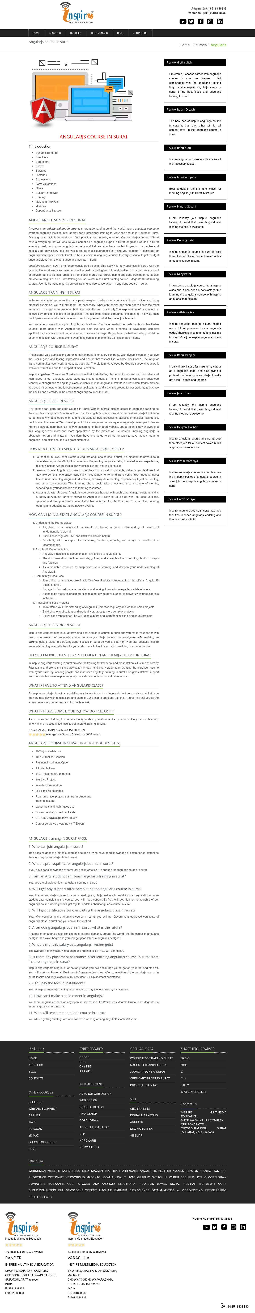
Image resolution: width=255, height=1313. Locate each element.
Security (188, 1177)
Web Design (88, 1100)
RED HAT (189, 1184)
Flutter (164, 1171)
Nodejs (178, 1171)
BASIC (185, 1058)
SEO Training (140, 1109)
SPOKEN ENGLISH (193, 1092)
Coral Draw (88, 1120)
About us (54, 33)
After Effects (40, 1197)
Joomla (107, 1177)
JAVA (32, 1122)
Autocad (35, 1129)
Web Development (43, 1109)
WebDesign (37, 1171)
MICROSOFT (207, 1184)
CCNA (222, 1184)
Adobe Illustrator (94, 1127)
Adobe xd (147, 1184)
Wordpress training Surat (151, 1058)
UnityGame (130, 1171)
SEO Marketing (141, 1129)
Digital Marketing (144, 1115)
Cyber (174, 1177)
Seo (107, 1171)
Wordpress (71, 1171)
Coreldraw (217, 1177)
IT (125, 1177)
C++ (183, 1078)
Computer (37, 1184)
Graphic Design (91, 1107)
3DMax (162, 1184)
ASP (96, 1184)
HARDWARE (87, 1140)
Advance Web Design (95, 1094)
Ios (216, 1171)
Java (118, 1177)
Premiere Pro (215, 1190)
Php (223, 1171)
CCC (184, 1065)
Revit (33, 1149)
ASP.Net (34, 1115)
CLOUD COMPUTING (42, 1190)
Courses (75, 33)
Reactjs (191, 1171)
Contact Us (139, 33)
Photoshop (88, 1114)
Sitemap (136, 1135)
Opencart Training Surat (150, 1078)
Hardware (56, 1184)
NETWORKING (89, 1147)
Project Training (143, 1085)
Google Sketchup (43, 1142)
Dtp (200, 1177)
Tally (86, 1171)
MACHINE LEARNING (113, 1190)
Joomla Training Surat (147, 1072)
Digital (175, 1184)
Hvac (131, 1177)
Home (36, 33)
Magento (93, 1177)
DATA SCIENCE (139, 1190)
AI (178, 1190)
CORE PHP (36, 1102)
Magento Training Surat (149, 1065)
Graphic (143, 1177)
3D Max (34, 1135)
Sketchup (159, 1177)
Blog (120, 33)
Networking (75, 1177)
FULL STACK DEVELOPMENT (77, 1190)
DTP (82, 1134)
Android (136, 1122)
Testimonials (99, 33)
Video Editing (192, 1190)
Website (53, 1171)
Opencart (56, 1177)
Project (206, 1171)
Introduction (41, 146)
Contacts (36, 1078)
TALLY (185, 1085)
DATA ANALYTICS (163, 1190)
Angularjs (148, 1171)
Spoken (97, 1171)
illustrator (127, 1184)
